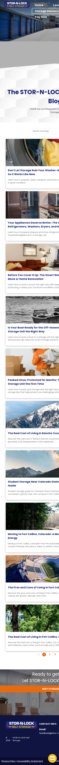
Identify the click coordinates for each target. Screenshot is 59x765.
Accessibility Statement (30, 761)
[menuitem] (41, 5)
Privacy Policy (8, 761)
